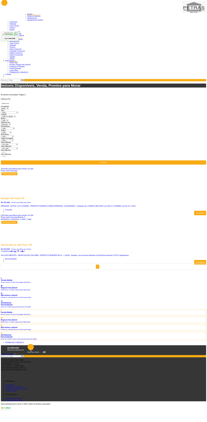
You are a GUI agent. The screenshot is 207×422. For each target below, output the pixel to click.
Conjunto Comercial (17, 51)
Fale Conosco (11, 391)
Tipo (2, 110)
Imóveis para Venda (13, 398)
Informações (10, 61)
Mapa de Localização (14, 387)
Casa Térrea (14, 26)
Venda (30, 14)
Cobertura (13, 22)
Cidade (3, 114)
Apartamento (32, 18)
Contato (8, 74)
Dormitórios (5, 126)
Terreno (12, 28)
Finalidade (5, 106)
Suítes (3, 130)
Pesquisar (103, 162)
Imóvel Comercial (16, 55)
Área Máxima (6, 154)
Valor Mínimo (6, 142)
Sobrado (12, 24)
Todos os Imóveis (33, 16)
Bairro (3, 118)
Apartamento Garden (35, 20)
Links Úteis (13, 70)
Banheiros (5, 134)
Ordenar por (5, 122)
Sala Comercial (15, 49)
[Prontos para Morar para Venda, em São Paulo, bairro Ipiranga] (17, 194)
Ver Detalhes (200, 213)
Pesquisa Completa (17, 66)
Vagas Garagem (7, 138)
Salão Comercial (15, 53)
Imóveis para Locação (14, 400)
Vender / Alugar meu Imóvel (20, 65)
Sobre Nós (13, 63)
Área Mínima (6, 150)
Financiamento (15, 68)
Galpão (12, 57)
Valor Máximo (6, 146)
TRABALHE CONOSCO (18, 72)
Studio (11, 30)
